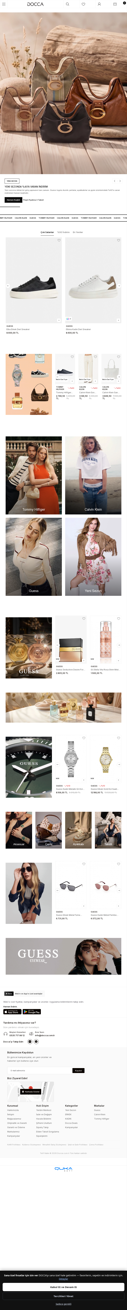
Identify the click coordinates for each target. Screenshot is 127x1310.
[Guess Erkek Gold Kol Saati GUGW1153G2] (105, 759)
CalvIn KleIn (14, 218)
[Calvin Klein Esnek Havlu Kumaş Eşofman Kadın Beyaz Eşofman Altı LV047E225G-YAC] (88, 369)
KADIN (68, 1119)
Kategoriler (71, 1105)
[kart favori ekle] (59, 240)
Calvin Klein (99, 1114)
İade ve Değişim (44, 1114)
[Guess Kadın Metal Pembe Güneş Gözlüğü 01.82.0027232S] (105, 885)
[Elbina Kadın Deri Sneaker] (93, 280)
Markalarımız (13, 1131)
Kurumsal (12, 1105)
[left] (8, 286)
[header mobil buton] (36, 4)
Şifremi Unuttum (44, 1123)
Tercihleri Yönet (63, 1296)
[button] (105, 184)
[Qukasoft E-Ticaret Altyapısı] (63, 1169)
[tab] (47, 232)
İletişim (10, 1114)
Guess (25, 218)
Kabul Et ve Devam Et (63, 1287)
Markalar (99, 1105)
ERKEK (68, 1114)
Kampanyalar (13, 1136)
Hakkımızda (13, 1110)
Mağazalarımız (14, 1119)
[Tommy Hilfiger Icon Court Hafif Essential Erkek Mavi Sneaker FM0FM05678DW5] (65, 369)
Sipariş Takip (42, 1127)
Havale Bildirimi (43, 1119)
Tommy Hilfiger (101, 1119)
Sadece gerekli (63, 1304)
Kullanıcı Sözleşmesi (31, 1144)
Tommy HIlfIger (39, 218)
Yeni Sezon (70, 1110)
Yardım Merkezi (43, 1110)
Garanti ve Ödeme (16, 1127)
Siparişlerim (41, 1136)
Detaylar (63, 1278)
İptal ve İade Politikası (77, 1144)
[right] (119, 286)
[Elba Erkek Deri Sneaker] (34, 280)
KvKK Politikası (14, 1144)
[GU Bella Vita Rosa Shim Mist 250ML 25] (105, 639)
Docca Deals (71, 1123)
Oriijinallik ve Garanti (17, 1123)
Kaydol (78, 1070)
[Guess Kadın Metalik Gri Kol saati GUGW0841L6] (70, 759)
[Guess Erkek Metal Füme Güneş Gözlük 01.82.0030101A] (70, 885)
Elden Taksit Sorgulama (47, 1131)
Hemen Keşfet (24, 200)
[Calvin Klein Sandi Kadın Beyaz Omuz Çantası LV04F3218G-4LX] (111, 369)
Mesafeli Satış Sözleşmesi (54, 1144)
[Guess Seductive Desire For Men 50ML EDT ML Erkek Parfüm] (70, 639)
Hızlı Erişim (42, 1105)
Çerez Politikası (96, 1144)
